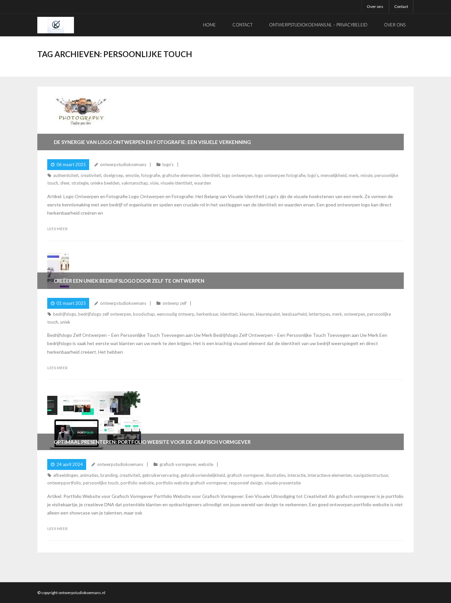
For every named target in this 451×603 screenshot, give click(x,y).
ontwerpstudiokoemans (123, 164)
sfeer (64, 183)
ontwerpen (354, 314)
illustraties (276, 475)
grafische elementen (181, 175)
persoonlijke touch (101, 482)
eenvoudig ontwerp (175, 314)
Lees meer (57, 228)
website (205, 464)
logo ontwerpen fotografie (280, 175)
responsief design (245, 482)
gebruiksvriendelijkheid (203, 475)
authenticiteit (66, 175)
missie (366, 175)
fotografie (150, 175)
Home (209, 24)
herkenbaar (207, 314)
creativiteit (91, 175)
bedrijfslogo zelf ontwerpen (104, 314)
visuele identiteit (176, 183)
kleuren (247, 314)
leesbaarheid (294, 314)
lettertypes (319, 314)
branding (109, 475)
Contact (401, 6)
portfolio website (137, 482)
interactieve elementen (330, 475)
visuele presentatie (282, 482)
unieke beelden (105, 183)
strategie (79, 183)
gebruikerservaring (160, 475)
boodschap (144, 314)
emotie (132, 175)
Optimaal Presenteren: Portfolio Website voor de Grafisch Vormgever (152, 442)
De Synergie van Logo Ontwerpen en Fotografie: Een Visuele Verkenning (152, 142)
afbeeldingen (65, 475)
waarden (202, 183)
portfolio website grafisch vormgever (191, 482)
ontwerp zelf (174, 303)
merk (354, 175)
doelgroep (113, 175)
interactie (297, 475)
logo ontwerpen (237, 175)
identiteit (211, 175)
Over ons (375, 6)
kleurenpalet (268, 314)
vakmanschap (134, 183)
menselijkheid (334, 175)
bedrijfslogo (64, 314)
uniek (65, 322)
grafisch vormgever (177, 464)
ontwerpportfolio (64, 482)
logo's (168, 164)
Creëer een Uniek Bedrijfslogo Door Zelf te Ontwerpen (129, 281)
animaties (89, 475)
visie (154, 183)
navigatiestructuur (371, 475)
